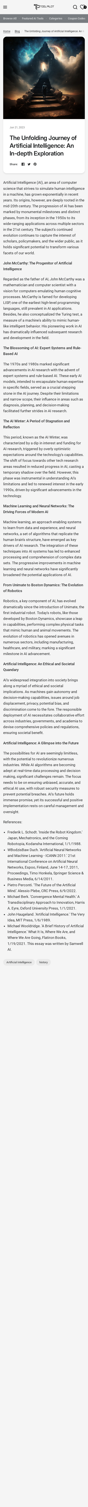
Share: (14, 164)
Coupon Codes (76, 18)
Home (6, 31)
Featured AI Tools (33, 18)
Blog (17, 31)
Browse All (9, 18)
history (43, 962)
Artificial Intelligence (19, 962)
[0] (82, 7)
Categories (55, 18)
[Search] (75, 7)
